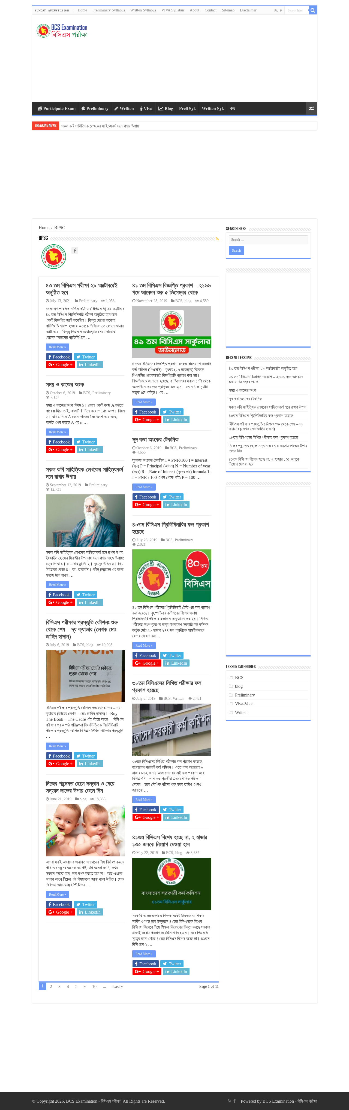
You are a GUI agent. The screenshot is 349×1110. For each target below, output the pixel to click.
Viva (148, 108)
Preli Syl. (187, 108)
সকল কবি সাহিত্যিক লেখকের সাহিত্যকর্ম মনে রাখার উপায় (267, 407)
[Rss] (276, 10)
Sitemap (228, 10)
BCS (178, 301)
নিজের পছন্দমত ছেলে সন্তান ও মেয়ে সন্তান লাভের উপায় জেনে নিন (80, 787)
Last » (117, 986)
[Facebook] (280, 10)
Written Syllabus (143, 10)
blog (188, 301)
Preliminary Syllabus (108, 10)
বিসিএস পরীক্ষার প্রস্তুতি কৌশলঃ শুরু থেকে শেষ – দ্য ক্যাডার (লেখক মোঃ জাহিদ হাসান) (82, 629)
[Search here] (313, 10)
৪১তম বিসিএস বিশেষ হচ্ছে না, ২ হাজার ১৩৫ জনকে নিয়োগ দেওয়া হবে (169, 841)
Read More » (57, 347)
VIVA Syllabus (172, 10)
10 (94, 986)
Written (127, 108)
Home (82, 10)
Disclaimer (248, 10)
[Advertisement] (214, 58)
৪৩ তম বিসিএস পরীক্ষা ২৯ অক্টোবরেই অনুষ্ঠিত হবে (263, 368)
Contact (210, 10)
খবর (232, 108)
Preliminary (97, 108)
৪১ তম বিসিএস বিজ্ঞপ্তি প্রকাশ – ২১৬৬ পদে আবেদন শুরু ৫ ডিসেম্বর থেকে (171, 289)
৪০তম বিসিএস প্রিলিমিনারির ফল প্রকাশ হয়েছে (93, 126)
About (194, 10)
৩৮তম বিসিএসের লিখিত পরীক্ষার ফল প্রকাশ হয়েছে (263, 437)
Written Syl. (213, 108)
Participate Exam (59, 108)
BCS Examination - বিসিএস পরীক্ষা (290, 1101)
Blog (169, 108)
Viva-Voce (244, 703)
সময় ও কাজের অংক (65, 384)
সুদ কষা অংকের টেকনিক (155, 439)
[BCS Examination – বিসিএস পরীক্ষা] (62, 29)
